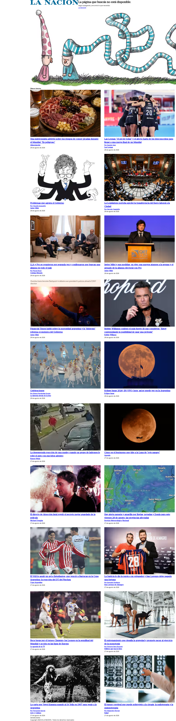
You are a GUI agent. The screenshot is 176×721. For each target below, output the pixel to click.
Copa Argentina (36, 583)
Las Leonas (108, 147)
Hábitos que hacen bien (113, 649)
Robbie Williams (110, 335)
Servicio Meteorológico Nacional (116, 521)
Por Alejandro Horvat (112, 711)
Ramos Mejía (35, 459)
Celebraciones (37, 391)
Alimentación (35, 145)
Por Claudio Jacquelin (38, 206)
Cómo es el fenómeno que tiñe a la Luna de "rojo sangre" (132, 453)
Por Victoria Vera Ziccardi (113, 647)
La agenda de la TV (37, 647)
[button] (65, 113)
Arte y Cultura (35, 713)
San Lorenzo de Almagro (114, 585)
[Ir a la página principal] (54, 4)
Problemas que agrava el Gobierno (47, 203)
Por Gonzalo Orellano (112, 582)
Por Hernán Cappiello (112, 209)
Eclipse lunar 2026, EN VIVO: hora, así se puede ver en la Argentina (137, 391)
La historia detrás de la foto (40, 396)
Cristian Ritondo (36, 273)
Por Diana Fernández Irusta (40, 393)
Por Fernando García (37, 711)
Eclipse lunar (109, 393)
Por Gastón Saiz (110, 145)
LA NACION (82, 8)
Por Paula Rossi (36, 271)
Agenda (107, 455)
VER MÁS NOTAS (35, 718)
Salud (106, 713)
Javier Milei (34, 208)
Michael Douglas (36, 521)
